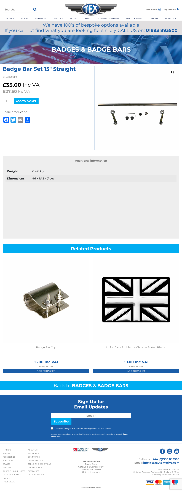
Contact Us (34, 457)
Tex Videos (33, 453)
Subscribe (61, 421)
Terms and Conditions (39, 464)
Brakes (73, 19)
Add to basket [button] (46, 371)
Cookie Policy (35, 467)
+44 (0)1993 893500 (166, 459)
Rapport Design (95, 487)
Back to (91, 385)
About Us (33, 450)
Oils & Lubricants (134, 19)
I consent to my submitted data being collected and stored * (83, 428)
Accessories (41, 19)
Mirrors (10, 19)
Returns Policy (36, 475)
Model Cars (170, 19)
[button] (173, 72)
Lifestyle (154, 19)
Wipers (24, 19)
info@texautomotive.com (161, 462)
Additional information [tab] (91, 160)
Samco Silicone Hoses (108, 19)
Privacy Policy (35, 460)
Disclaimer (33, 471)
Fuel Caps (58, 19)
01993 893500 (162, 30)
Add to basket (26, 101)
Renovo (87, 19)
